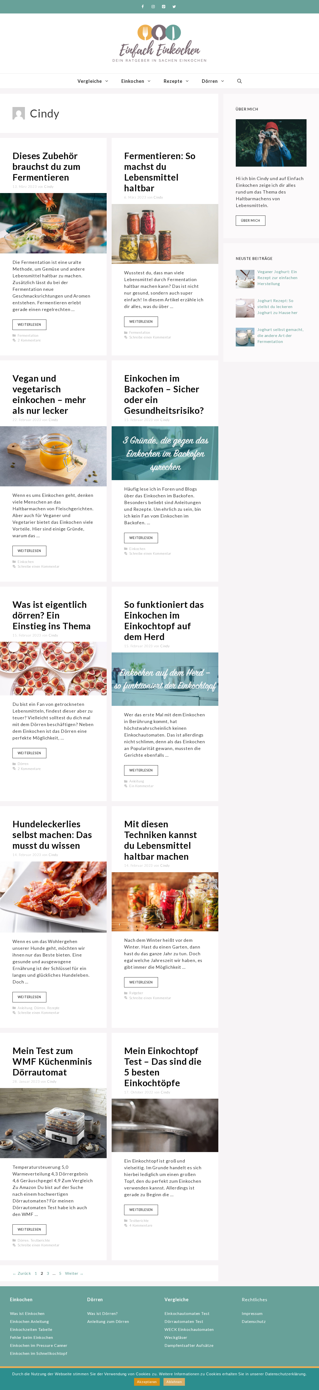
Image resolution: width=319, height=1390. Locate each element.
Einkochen (132, 81)
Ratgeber (136, 993)
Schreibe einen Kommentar (150, 337)
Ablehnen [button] (174, 1382)
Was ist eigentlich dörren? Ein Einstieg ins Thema (51, 615)
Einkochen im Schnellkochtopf (39, 1353)
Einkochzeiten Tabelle (31, 1329)
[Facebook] (143, 6)
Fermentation (28, 335)
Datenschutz (254, 1321)
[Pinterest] (164, 6)
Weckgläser (175, 1337)
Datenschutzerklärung (285, 1374)
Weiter (74, 1273)
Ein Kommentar (141, 786)
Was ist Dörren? (102, 1313)
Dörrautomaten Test (183, 1321)
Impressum (252, 1313)
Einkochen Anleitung (29, 1321)
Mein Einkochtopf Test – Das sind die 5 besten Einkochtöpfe (163, 1066)
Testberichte (40, 1240)
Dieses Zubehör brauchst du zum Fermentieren (46, 166)
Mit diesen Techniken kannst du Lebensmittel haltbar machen (160, 840)
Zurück (21, 1273)
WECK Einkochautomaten (189, 1329)
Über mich (250, 220)
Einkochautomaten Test (187, 1313)
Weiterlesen (29, 324)
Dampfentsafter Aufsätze (189, 1345)
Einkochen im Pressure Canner (39, 1345)
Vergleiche (90, 81)
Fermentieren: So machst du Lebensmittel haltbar (160, 172)
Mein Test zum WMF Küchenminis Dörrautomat (52, 1061)
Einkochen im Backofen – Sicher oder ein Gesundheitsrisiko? (164, 394)
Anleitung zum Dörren (108, 1321)
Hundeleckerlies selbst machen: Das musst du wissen (52, 834)
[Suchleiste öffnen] (239, 81)
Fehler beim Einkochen (31, 1337)
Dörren (210, 81)
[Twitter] (174, 6)
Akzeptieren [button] (147, 1382)
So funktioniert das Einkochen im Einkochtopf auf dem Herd (164, 620)
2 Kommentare (29, 340)
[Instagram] (153, 6)
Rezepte (173, 81)
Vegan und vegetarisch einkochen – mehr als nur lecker (49, 394)
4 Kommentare (141, 1225)
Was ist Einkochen (27, 1313)
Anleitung (136, 781)
